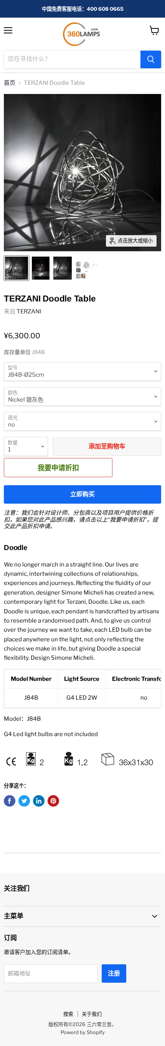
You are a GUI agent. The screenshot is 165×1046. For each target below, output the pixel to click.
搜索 (68, 1014)
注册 (114, 973)
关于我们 (92, 1014)
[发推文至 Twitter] (24, 801)
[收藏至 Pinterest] (53, 801)
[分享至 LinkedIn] (39, 801)
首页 (9, 83)
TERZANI (28, 311)
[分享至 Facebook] (9, 801)
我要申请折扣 (58, 467)
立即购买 (82, 494)
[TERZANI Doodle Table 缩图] (16, 268)
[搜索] (150, 59)
